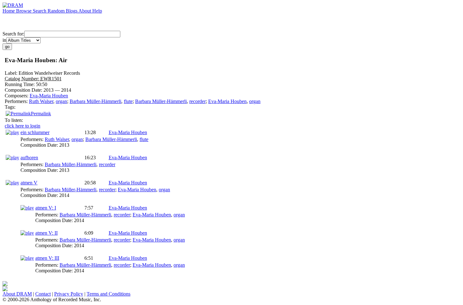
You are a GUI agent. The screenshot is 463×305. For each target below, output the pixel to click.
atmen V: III (47, 258)
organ (61, 101)
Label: (12, 73)
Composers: (17, 95)
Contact (43, 294)
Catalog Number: (22, 78)
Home (9, 11)
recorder (197, 101)
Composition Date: (24, 90)
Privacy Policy (68, 294)
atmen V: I (45, 207)
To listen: (14, 120)
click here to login (22, 125)
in (4, 40)
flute (128, 101)
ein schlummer (34, 132)
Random (57, 11)
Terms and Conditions (108, 294)
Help (97, 11)
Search (40, 11)
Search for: (13, 33)
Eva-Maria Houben (49, 95)
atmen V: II (46, 233)
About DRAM (17, 294)
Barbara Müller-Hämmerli (95, 101)
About (85, 11)
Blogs (72, 11)
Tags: (10, 107)
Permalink (41, 113)
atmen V (28, 182)
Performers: (17, 101)
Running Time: (20, 84)
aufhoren (29, 157)
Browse (24, 11)
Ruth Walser (41, 101)
